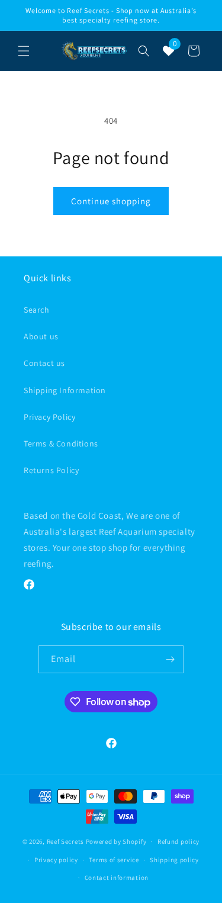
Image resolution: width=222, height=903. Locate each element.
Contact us (44, 363)
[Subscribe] (170, 659)
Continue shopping (111, 201)
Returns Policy (51, 470)
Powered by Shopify (116, 841)
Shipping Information (65, 390)
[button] (24, 51)
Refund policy (178, 841)
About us (41, 336)
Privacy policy (56, 860)
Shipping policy (174, 860)
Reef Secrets (66, 841)
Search (37, 309)
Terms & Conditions (61, 443)
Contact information (117, 877)
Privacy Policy (49, 417)
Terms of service (114, 860)
